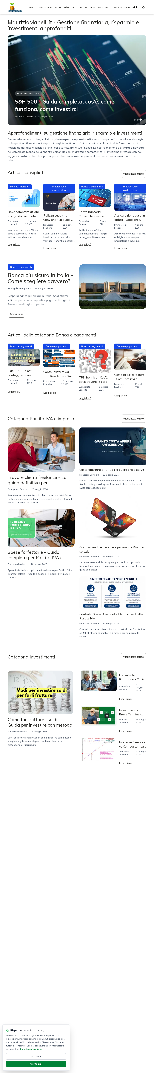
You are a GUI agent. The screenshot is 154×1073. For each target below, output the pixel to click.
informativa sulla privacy (30, 1049)
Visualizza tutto (133, 173)
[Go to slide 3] (140, 120)
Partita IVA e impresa (86, 7)
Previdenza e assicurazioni (123, 7)
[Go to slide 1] (135, 120)
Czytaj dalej (16, 313)
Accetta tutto (36, 1063)
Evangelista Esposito (18, 489)
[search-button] (135, 7)
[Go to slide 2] (138, 120)
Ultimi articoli (31, 7)
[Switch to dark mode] (143, 7)
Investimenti (103, 7)
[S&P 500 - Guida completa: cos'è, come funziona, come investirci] (77, 80)
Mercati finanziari (66, 7)
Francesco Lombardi (18, 564)
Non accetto (36, 1056)
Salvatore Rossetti (24, 116)
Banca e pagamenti (48, 7)
